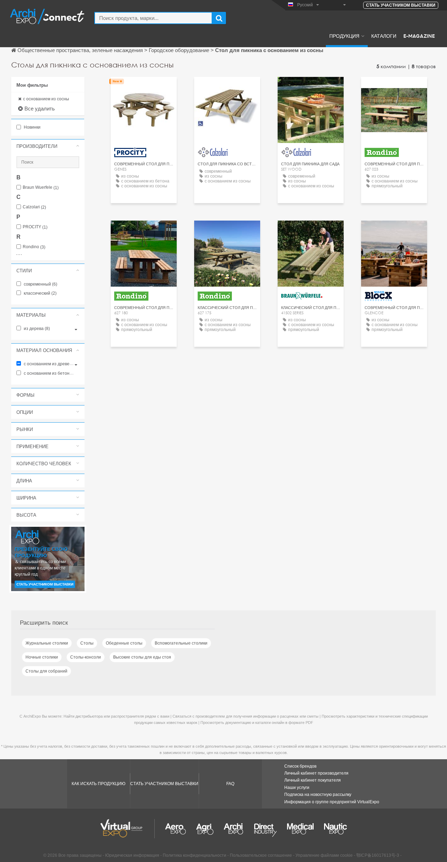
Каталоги (383, 36)
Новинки (32, 127)
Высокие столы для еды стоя (142, 657)
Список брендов (300, 766)
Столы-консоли (85, 657)
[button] (47, 146)
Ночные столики (41, 657)
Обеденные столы (124, 643)
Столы (87, 643)
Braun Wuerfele (41, 187)
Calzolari (34, 207)
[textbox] (153, 18)
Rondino (34, 247)
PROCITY (35, 227)
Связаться (394, 89)
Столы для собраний (46, 671)
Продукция (344, 36)
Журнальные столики (46, 643)
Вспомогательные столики (181, 643)
